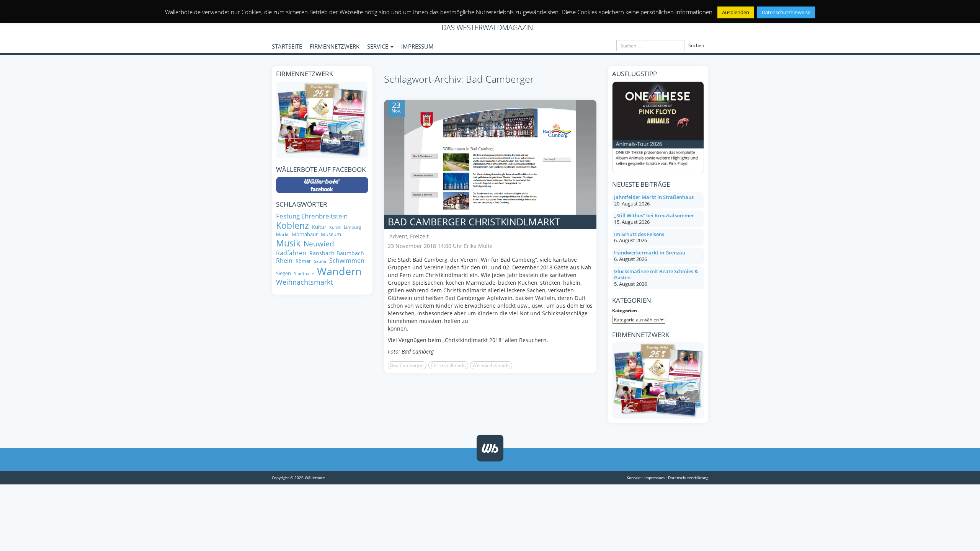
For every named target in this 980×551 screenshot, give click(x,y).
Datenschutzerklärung (688, 477)
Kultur (319, 227)
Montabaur (305, 234)
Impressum (654, 477)
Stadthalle (304, 273)
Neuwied (319, 244)
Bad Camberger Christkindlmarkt (474, 221)
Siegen (283, 273)
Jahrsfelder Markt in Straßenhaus (654, 197)
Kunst (335, 227)
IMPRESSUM (417, 46)
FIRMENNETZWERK (334, 46)
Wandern (339, 271)
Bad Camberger (407, 365)
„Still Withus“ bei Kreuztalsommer (654, 215)
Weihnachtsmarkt (491, 365)
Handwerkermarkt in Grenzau (649, 252)
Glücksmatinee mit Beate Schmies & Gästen (656, 274)
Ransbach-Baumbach (336, 253)
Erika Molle (478, 245)
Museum (331, 234)
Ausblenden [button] (735, 12)
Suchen (696, 45)
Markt (282, 234)
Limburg (352, 227)
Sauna (320, 261)
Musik (288, 243)
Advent (398, 236)
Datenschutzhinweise (786, 12)
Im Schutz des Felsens (639, 234)
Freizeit (419, 236)
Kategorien (624, 310)
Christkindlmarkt (448, 365)
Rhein (284, 260)
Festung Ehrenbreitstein (312, 216)
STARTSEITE (287, 46)
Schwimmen (346, 260)
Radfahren (291, 253)
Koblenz (292, 225)
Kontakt (634, 477)
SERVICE (378, 46)
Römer (303, 261)
